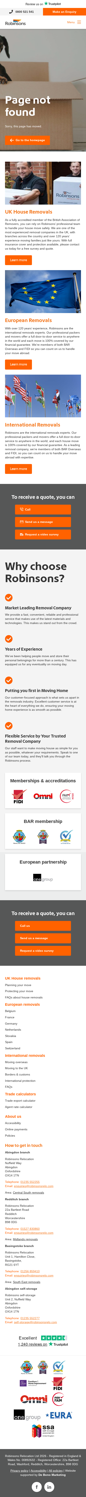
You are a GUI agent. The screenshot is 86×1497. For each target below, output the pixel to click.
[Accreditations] (19, 796)
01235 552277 (30, 1318)
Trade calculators (20, 1094)
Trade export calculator (20, 1100)
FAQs (8, 1086)
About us (13, 1116)
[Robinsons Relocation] (15, 22)
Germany (11, 1023)
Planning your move (18, 985)
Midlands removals (25, 1239)
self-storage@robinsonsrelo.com (35, 1322)
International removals (25, 1055)
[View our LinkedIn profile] (49, 1487)
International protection (20, 1080)
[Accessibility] (43, 796)
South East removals (26, 1282)
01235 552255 (30, 1182)
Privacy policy (19, 1470)
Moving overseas (16, 1062)
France (9, 1017)
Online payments (16, 1129)
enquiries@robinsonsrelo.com (33, 1186)
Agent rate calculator (18, 1107)
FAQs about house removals (24, 997)
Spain (9, 1042)
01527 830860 (30, 1228)
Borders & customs (17, 1074)
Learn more (18, 260)
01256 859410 (30, 1271)
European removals (22, 1004)
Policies (10, 1135)
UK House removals (22, 978)
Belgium (10, 1011)
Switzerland (12, 1048)
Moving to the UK (16, 1068)
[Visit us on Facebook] (37, 1487)
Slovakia (10, 1036)
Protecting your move (19, 991)
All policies (56, 1470)
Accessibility (13, 1123)
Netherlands (13, 1029)
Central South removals (28, 1192)
